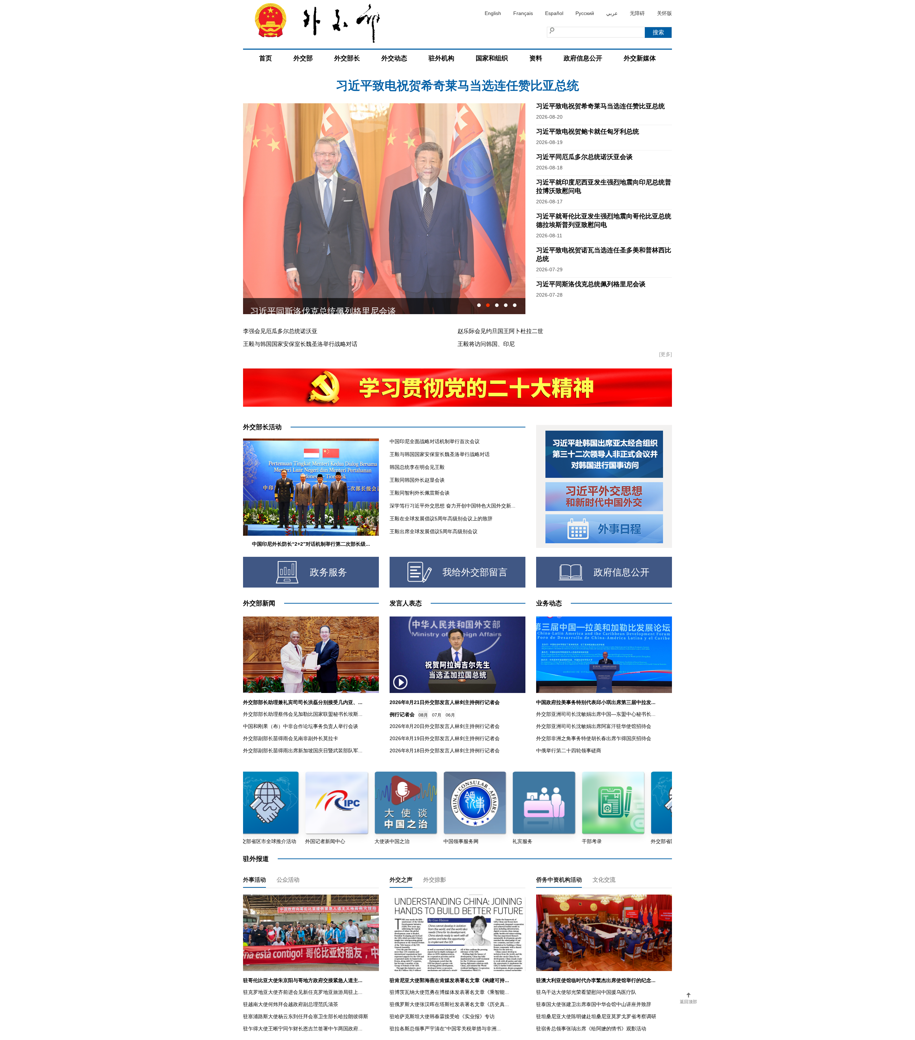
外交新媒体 (640, 58)
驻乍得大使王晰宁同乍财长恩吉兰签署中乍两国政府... (302, 1028)
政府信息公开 (583, 58)
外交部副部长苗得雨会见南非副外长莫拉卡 (290, 738)
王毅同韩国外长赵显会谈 (417, 480)
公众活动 (288, 880)
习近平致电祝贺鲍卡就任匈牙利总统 (457, 85)
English (493, 13)
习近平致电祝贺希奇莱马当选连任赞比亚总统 (600, 106)
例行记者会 (402, 714)
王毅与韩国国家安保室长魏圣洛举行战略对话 (300, 344)
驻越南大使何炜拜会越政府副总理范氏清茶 (290, 1004)
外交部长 (347, 58)
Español (554, 13)
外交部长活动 (262, 427)
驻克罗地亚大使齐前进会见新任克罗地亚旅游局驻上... (302, 992)
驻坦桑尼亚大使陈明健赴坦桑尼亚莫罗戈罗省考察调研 (596, 1016)
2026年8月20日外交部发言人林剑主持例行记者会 (445, 726)
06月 (450, 715)
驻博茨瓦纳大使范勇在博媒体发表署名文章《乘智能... (449, 992)
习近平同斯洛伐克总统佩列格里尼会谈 (591, 284)
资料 (535, 58)
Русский (584, 13)
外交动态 (394, 58)
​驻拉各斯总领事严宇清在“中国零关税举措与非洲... (445, 1028)
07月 (436, 715)
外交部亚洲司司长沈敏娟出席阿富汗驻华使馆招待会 (593, 726)
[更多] (665, 354)
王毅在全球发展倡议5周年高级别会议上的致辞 (441, 518)
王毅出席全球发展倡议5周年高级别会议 (434, 531)
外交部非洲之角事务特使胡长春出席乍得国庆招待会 (593, 738)
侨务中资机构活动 (559, 880)
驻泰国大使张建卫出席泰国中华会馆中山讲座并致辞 (593, 1004)
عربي (612, 13)
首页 (265, 58)
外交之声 (401, 880)
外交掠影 (434, 880)
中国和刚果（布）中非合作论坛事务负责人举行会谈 (300, 726)
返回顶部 (688, 1001)
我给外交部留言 (475, 572)
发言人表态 (406, 603)
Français (523, 13)
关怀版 (664, 13)
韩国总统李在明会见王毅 (417, 467)
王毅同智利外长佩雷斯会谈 (420, 493)
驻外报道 (256, 858)
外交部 (303, 58)
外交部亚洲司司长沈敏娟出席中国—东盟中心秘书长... (596, 714)
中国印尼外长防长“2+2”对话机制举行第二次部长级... (311, 544)
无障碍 (637, 13)
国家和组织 (492, 58)
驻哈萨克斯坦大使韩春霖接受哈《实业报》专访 (442, 1016)
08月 (423, 715)
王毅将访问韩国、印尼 (486, 344)
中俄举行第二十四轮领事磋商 (568, 750)
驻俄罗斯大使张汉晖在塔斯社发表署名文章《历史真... (449, 1004)
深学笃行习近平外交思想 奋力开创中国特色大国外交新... (452, 506)
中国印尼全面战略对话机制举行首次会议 (435, 441)
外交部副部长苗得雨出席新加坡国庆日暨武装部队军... (302, 750)
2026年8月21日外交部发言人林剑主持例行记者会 (445, 702)
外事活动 (254, 880)
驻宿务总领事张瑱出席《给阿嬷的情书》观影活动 (591, 1028)
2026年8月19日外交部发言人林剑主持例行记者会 (445, 738)
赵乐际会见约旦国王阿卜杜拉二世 (500, 331)
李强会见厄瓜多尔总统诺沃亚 (280, 331)
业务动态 (549, 603)
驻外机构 (441, 58)
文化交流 (604, 880)
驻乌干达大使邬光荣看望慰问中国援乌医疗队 (586, 992)
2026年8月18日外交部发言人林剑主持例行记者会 (445, 750)
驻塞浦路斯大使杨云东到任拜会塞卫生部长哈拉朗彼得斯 (305, 1016)
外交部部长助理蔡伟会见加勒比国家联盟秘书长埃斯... (302, 714)
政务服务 (328, 572)
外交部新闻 (259, 603)
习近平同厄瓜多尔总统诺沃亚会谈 (584, 156)
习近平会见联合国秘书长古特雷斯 (314, 306)
